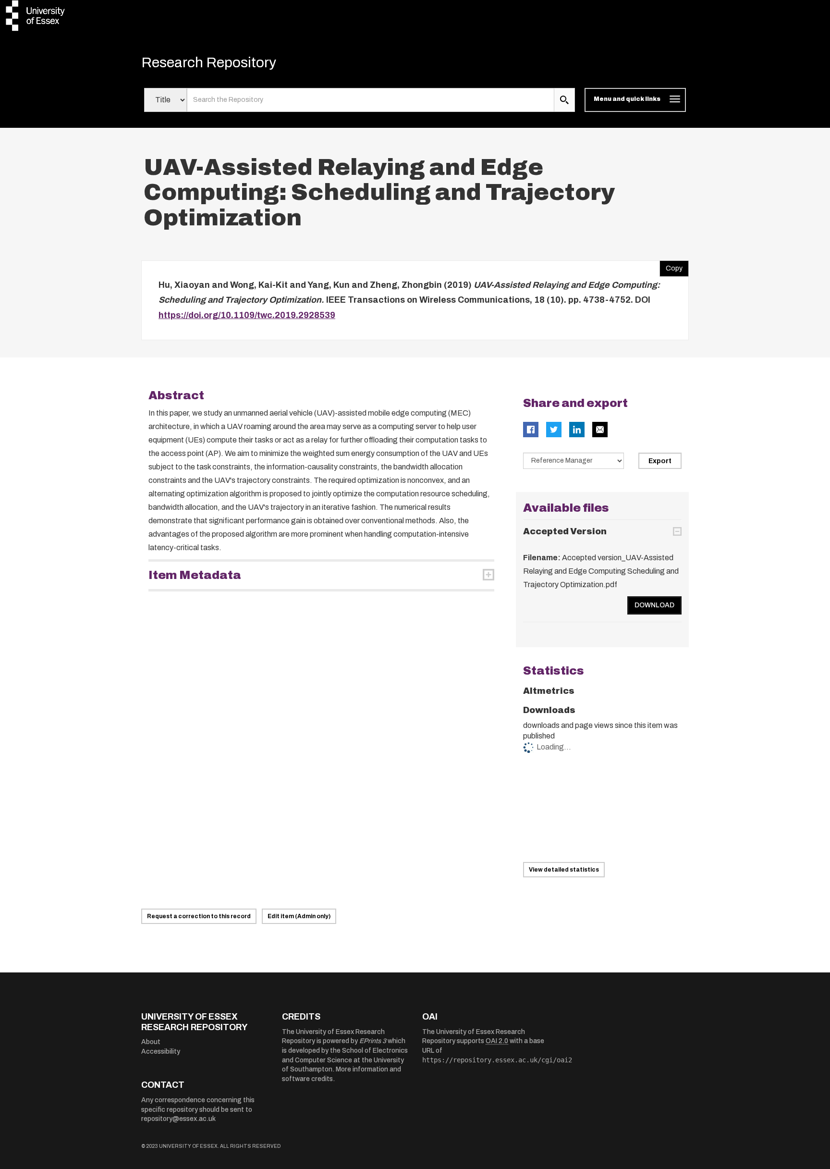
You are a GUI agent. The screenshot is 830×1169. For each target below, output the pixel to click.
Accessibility (160, 1051)
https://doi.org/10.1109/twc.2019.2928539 (247, 315)
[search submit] (564, 100)
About (150, 1042)
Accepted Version (565, 531)
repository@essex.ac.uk (178, 1118)
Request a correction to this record (199, 916)
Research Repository (208, 62)
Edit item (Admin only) (299, 916)
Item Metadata (194, 575)
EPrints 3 (372, 1041)
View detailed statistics (564, 869)
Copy (671, 266)
